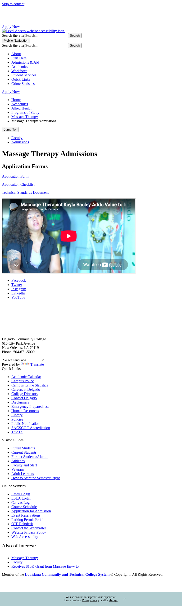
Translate (37, 364)
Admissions (20, 142)
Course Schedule (24, 507)
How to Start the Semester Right (35, 478)
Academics (19, 67)
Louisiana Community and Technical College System (67, 574)
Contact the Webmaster (28, 528)
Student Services (23, 75)
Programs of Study (25, 112)
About (16, 54)
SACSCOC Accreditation (30, 428)
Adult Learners (22, 474)
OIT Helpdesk (22, 524)
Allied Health (21, 108)
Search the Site (13, 35)
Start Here (19, 58)
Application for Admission (31, 511)
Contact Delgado (24, 398)
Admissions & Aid (25, 62)
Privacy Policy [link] (90, 600)
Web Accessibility (24, 537)
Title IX (17, 432)
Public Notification (25, 424)
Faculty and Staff (24, 465)
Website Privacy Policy (28, 532)
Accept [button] (113, 600)
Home (16, 100)
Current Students (23, 452)
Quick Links (20, 79)
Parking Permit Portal (27, 520)
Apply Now (11, 27)
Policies (17, 419)
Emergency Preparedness (30, 406)
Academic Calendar (26, 377)
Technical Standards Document (25, 192)
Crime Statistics (23, 84)
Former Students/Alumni (29, 457)
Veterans (17, 469)
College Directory (24, 394)
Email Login (20, 494)
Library (17, 415)
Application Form (15, 176)
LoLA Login (21, 498)
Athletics (18, 461)
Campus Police (22, 381)
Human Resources (25, 411)
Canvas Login (21, 503)
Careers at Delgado (25, 389)
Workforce (19, 71)
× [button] (124, 599)
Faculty (17, 138)
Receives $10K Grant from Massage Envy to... (46, 566)
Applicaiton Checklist (18, 184)
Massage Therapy (24, 117)
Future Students (23, 448)
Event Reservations (25, 515)
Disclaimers (20, 402)
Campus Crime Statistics (29, 385)
